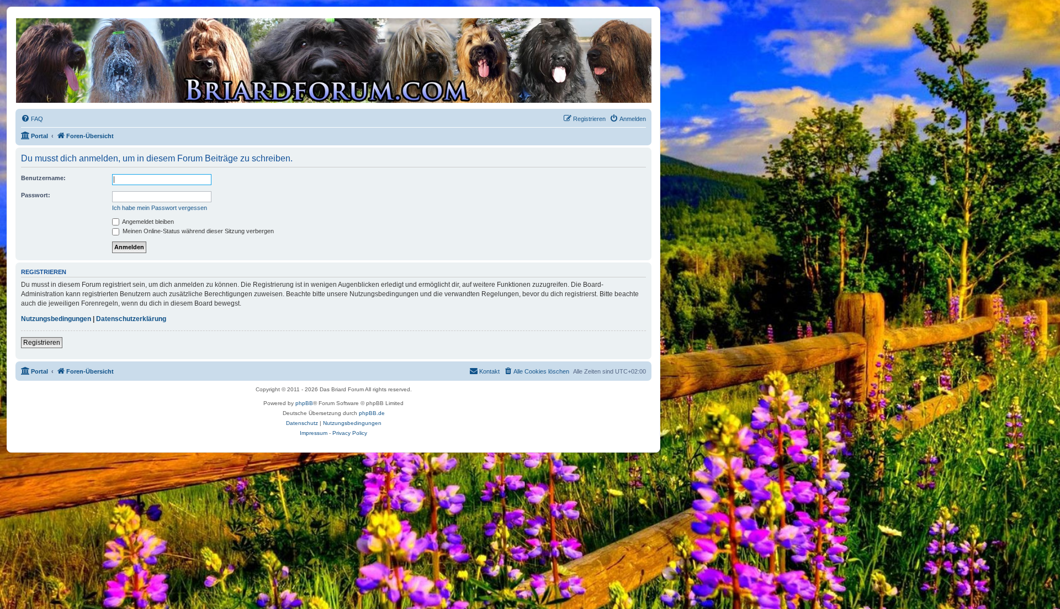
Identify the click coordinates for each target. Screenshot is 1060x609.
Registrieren (41, 343)
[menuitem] (32, 118)
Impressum (313, 433)
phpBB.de (372, 413)
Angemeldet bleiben (147, 221)
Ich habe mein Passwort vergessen (159, 207)
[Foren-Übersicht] (333, 60)
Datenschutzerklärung (131, 319)
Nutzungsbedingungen (56, 319)
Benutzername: (43, 178)
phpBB (304, 403)
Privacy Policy (349, 433)
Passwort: (35, 195)
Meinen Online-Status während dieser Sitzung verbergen (197, 231)
